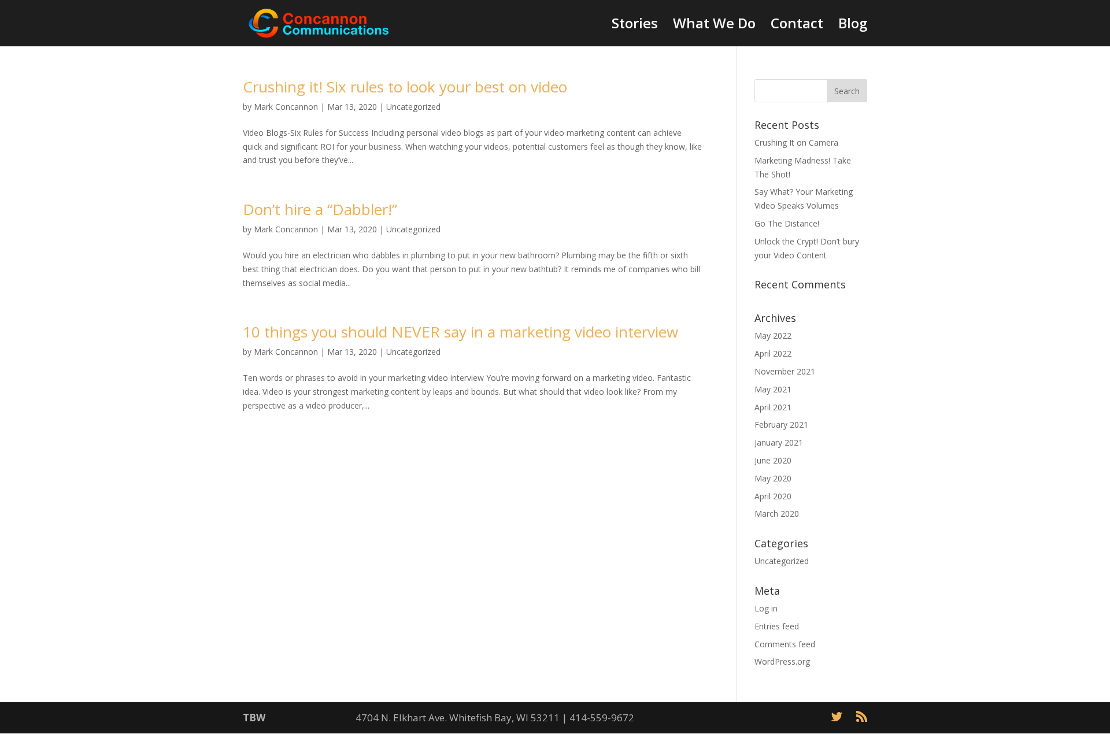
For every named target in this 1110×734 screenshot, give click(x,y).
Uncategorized (413, 106)
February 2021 (781, 424)
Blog (852, 25)
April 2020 (772, 496)
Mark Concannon (286, 106)
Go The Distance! (786, 223)
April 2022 (772, 353)
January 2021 (778, 442)
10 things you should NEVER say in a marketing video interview (460, 331)
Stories (635, 25)
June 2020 (772, 460)
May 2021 (772, 389)
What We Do (714, 25)
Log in (766, 608)
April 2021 (772, 407)
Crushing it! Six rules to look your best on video (405, 86)
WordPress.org (782, 661)
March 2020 (776, 513)
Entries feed (776, 626)
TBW (254, 717)
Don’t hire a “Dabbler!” (320, 209)
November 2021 (784, 371)
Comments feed (784, 644)
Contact (797, 25)
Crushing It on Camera (796, 142)
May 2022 (772, 335)
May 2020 (772, 478)
